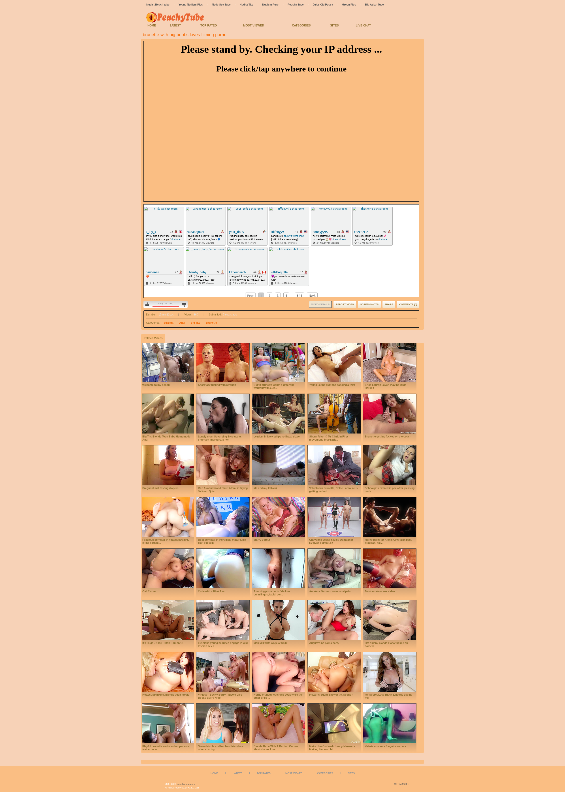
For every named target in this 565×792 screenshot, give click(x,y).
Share (389, 304)
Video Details (320, 304)
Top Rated (208, 25)
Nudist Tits (246, 4)
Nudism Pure (270, 4)
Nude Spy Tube (221, 4)
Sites (334, 25)
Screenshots (369, 304)
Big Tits (195, 322)
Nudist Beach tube (158, 4)
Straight (168, 322)
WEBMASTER (401, 784)
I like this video (147, 304)
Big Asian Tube (374, 4)
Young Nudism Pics (191, 4)
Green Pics (349, 4)
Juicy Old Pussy (323, 4)
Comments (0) (408, 304)
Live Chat (363, 25)
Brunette (211, 322)
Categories (301, 25)
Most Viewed (253, 25)
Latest (175, 25)
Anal (182, 322)
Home (151, 25)
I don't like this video (184, 304)
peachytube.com (186, 784)
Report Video (345, 304)
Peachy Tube (296, 4)
